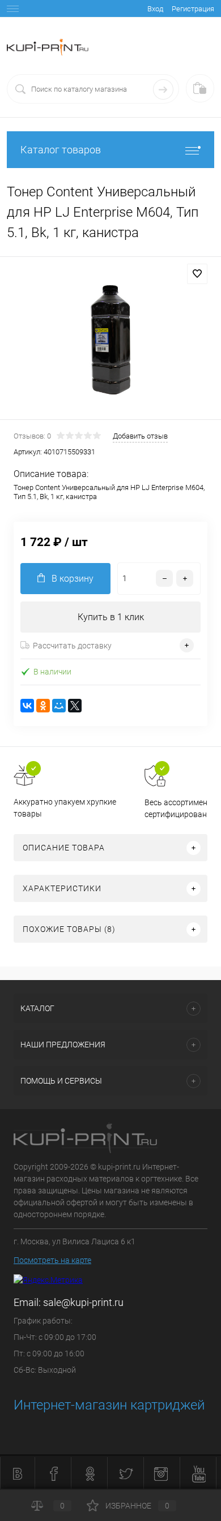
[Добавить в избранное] (197, 274)
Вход (155, 9)
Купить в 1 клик (111, 617)
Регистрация (193, 9)
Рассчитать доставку (72, 645)
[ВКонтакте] (27, 705)
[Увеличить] (110, 340)
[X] (75, 705)
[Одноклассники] (43, 705)
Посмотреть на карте (52, 1260)
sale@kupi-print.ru (83, 1302)
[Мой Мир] (59, 705)
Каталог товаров (60, 150)
